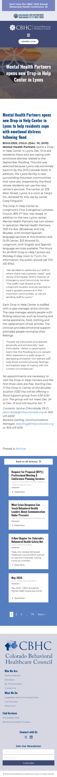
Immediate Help (11, 717)
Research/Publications (36, 518)
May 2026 (16, 578)
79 (32, 614)
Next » (42, 614)
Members (10, 679)
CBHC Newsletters (29, 581)
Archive (21, 448)
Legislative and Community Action (22, 697)
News (29, 485)
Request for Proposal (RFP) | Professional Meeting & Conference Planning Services (28, 475)
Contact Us (10, 688)
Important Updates (18, 485)
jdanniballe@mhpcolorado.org (23, 412)
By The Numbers (13, 684)
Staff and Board (12, 675)
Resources (10, 706)
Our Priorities (11, 701)
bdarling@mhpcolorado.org (34, 423)
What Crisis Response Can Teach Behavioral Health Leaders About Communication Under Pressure (28, 510)
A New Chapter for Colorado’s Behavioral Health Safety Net (27, 540)
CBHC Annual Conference (35, 482)
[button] (26, 737)
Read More (19, 492)
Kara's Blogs (27, 545)
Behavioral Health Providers (17, 722)
